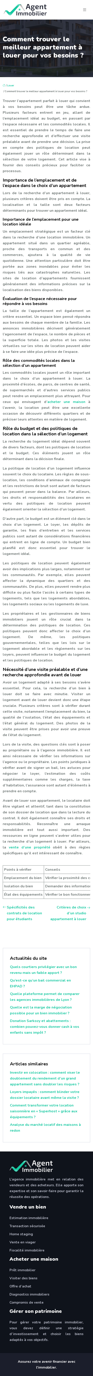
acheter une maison (66, 401)
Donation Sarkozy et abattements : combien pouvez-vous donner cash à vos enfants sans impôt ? (44, 1026)
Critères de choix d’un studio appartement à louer (68, 913)
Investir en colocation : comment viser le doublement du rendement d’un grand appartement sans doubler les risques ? (45, 1078)
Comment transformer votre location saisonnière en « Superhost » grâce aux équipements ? (43, 1111)
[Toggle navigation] (85, 10)
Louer (10, 85)
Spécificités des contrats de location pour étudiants (24, 913)
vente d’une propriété (29, 847)
